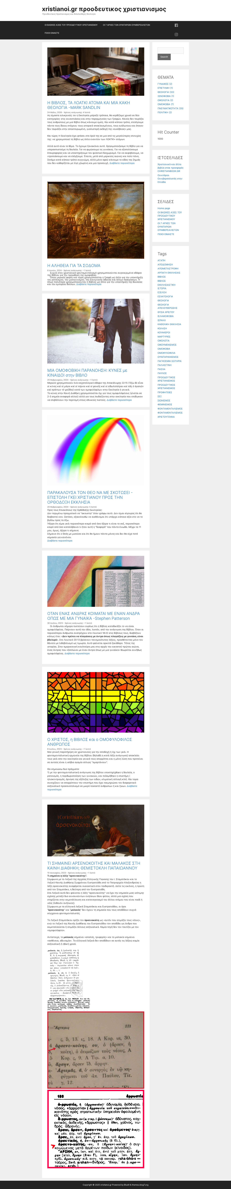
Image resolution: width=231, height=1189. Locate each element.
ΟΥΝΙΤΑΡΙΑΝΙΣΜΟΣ (168, 357)
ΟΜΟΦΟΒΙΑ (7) (166, 104)
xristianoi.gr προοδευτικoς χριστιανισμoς (104, 9)
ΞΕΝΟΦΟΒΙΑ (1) (166, 96)
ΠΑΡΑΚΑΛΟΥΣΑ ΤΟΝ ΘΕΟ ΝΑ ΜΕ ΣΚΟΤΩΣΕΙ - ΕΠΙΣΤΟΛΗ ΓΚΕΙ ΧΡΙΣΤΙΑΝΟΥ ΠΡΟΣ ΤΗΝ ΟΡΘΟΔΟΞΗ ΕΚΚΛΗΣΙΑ (90, 497)
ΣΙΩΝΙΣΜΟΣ (164, 400)
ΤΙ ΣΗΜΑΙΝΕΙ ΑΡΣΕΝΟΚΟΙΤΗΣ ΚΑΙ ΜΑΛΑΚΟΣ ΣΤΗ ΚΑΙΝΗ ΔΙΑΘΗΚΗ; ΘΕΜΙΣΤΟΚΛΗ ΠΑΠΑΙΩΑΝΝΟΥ (93, 865)
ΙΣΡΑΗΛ (162, 320)
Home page (164, 208)
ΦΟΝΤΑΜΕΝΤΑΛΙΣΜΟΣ (170, 408)
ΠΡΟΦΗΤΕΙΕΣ (165, 392)
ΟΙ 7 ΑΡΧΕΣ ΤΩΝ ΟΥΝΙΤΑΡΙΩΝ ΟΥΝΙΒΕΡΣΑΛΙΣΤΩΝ (126, 25)
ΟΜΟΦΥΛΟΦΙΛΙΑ (166, 353)
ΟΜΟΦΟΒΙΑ (164, 348)
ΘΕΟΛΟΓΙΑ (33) (166, 92)
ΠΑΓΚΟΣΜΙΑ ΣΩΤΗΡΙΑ (170, 361)
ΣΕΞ (160, 396)
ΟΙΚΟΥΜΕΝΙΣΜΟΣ (167, 344)
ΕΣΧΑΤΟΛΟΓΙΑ (165, 296)
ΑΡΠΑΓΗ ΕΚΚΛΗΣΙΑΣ (169, 272)
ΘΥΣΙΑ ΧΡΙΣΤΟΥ (166, 312)
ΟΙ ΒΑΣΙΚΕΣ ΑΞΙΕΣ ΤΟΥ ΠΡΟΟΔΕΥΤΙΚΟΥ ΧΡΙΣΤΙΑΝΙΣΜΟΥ (71, 25)
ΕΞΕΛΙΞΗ (162, 292)
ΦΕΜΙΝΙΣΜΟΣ (165, 404)
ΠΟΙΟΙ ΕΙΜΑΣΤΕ (52, 33)
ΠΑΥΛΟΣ (162, 373)
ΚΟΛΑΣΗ (162, 328)
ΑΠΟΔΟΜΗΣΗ (165, 264)
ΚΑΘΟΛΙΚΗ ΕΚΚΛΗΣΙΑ (169, 324)
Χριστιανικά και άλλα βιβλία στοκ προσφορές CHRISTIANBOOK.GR (170, 167)
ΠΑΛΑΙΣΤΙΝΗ (165, 365)
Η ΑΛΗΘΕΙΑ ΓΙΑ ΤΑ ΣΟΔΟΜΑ (73, 265)
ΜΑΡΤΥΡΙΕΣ (164, 336)
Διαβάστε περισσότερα (121, 163)
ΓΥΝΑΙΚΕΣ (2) (165, 84)
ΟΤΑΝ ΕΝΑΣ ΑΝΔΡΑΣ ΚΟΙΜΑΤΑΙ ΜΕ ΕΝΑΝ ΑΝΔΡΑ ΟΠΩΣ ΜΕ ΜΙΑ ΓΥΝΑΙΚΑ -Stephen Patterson (93, 616)
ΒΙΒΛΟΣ (162, 276)
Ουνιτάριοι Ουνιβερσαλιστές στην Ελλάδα (170, 178)
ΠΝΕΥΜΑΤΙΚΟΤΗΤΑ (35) (170, 108)
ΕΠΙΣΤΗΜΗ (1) (165, 88)
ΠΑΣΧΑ (161, 369)
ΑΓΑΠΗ (161, 260)
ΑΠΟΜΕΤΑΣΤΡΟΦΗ (168, 268)
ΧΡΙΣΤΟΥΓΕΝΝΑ (166, 416)
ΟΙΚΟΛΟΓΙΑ (164, 340)
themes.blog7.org (140, 1185)
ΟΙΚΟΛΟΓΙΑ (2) (165, 100)
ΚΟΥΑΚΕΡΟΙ (164, 332)
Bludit (127, 1185)
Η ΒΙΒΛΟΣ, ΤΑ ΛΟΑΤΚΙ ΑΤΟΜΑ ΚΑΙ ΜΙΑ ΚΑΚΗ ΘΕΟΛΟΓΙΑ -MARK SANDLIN (88, 105)
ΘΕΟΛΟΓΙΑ (163, 300)
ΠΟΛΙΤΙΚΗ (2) (165, 112)
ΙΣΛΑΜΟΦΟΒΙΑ (166, 316)
